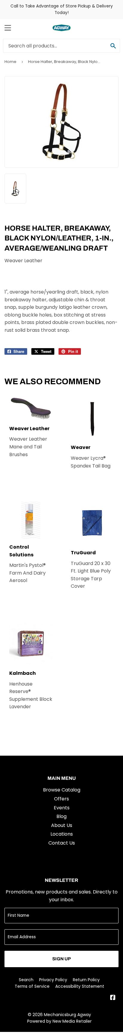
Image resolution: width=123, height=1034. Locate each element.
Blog (61, 816)
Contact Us (61, 842)
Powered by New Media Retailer (59, 1021)
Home (10, 61)
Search (26, 980)
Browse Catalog (61, 789)
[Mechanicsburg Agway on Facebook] (113, 998)
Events (62, 807)
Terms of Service (32, 986)
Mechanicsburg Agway (67, 1015)
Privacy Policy (53, 980)
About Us (61, 825)
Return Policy (86, 980)
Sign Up (61, 958)
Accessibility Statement (79, 986)
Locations (61, 834)
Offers (61, 798)
